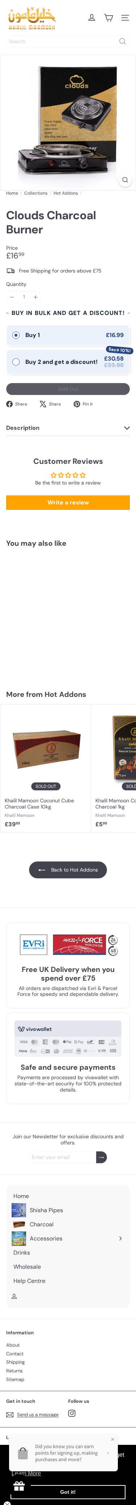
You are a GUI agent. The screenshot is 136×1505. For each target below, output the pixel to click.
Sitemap (15, 1379)
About (13, 1345)
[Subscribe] (101, 1157)
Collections (36, 193)
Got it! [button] (68, 1492)
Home (12, 193)
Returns (14, 1371)
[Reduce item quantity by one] (12, 297)
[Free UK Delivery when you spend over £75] (68, 945)
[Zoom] (125, 180)
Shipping (15, 1362)
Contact (15, 1354)
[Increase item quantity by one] (36, 297)
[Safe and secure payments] (68, 1038)
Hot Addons (66, 193)
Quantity (16, 284)
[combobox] (68, 41)
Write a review (68, 502)
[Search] (122, 41)
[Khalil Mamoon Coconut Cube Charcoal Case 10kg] (45, 768)
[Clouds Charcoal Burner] (45, 614)
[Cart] (108, 17)
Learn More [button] (26, 1473)
